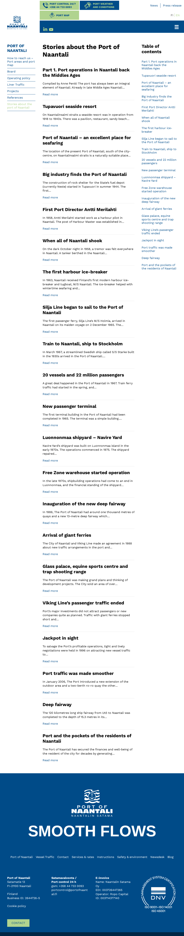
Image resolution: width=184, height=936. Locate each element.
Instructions (105, 857)
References (15, 97)
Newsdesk (157, 857)
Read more (50, 94)
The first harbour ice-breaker (75, 271)
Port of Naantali (21, 857)
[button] (59, 5)
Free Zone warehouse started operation (86, 472)
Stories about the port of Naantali (19, 105)
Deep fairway (57, 704)
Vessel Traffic (45, 857)
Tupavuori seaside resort (69, 106)
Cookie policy (16, 906)
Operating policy (18, 78)
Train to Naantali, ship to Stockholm (83, 343)
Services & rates (83, 857)
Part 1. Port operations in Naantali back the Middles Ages (159, 65)
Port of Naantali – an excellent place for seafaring (156, 86)
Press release (172, 5)
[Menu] (178, 27)
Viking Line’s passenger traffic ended (83, 602)
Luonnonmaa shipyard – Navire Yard (82, 437)
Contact (63, 857)
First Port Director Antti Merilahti (79, 209)
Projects (13, 91)
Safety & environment (132, 857)
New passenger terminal (69, 406)
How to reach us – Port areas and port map (21, 61)
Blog (170, 857)
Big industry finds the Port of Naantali (85, 174)
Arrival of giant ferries (67, 535)
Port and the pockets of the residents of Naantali (159, 266)
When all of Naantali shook (72, 240)
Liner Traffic (15, 84)
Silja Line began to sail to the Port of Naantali (159, 140)
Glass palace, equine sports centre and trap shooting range (85, 569)
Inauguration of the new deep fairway (84, 503)
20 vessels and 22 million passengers (83, 375)
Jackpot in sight (60, 638)
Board (11, 71)
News (154, 5)
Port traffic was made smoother (78, 673)
